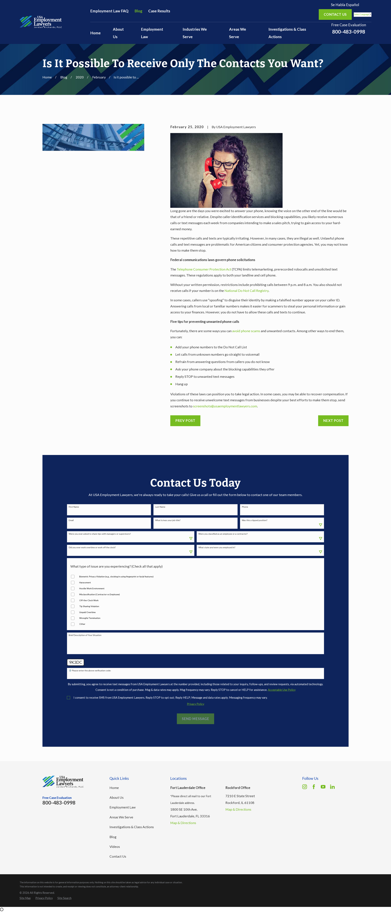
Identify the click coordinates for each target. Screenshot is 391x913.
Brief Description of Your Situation (85, 635)
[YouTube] (323, 786)
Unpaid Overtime (87, 612)
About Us (117, 797)
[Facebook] (313, 786)
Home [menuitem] (95, 33)
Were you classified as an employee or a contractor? (223, 534)
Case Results (159, 11)
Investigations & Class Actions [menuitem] (287, 33)
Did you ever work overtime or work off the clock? (92, 547)
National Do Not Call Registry (247, 291)
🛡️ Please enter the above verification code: (90, 670)
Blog (138, 11)
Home (114, 788)
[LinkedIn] (332, 786)
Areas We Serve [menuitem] (237, 33)
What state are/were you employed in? (216, 547)
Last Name (160, 507)
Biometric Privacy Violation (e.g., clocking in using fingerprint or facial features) (116, 576)
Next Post (333, 421)
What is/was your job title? (168, 520)
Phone (245, 507)
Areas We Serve (121, 817)
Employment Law (123, 807)
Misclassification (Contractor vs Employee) (99, 594)
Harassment (85, 582)
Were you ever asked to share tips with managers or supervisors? (100, 534)
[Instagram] (304, 786)
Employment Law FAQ (109, 11)
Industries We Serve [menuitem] (195, 33)
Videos (115, 846)
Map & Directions (183, 823)
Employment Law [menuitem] (152, 33)
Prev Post (185, 421)
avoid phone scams (246, 331)
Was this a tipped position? (254, 520)
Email (71, 520)
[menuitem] (25, 898)
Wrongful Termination (89, 618)
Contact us (335, 14)
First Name (74, 507)
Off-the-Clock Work (89, 600)
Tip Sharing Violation (89, 606)
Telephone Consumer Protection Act (204, 269)
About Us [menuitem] (118, 33)
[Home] (41, 21)
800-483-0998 (348, 31)
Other (82, 624)
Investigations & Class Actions (132, 827)
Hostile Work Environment (91, 588)
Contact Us (118, 856)
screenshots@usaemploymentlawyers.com (225, 406)
